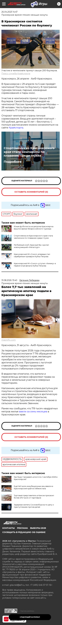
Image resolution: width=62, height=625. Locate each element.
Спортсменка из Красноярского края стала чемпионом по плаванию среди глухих (29, 151)
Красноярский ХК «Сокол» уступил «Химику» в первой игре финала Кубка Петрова (35, 264)
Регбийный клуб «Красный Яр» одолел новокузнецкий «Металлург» (31, 246)
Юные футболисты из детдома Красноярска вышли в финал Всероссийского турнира (33, 227)
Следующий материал (30, 617)
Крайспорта (16, 127)
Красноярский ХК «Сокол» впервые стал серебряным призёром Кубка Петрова (32, 255)
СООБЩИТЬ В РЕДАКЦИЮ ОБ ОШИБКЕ (23, 532)
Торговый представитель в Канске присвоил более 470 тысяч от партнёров (34, 496)
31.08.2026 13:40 (9, 280)
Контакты (8, 528)
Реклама (22, 528)
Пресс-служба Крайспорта (15, 73)
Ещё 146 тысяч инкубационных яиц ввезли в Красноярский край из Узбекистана (33, 487)
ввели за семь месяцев (33, 411)
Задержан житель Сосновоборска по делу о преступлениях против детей (34, 506)
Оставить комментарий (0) (31, 192)
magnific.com (8, 340)
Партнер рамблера (27, 611)
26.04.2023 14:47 (9, 12)
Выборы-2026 (38, 528)
